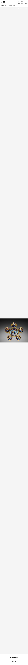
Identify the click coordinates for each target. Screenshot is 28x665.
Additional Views (14, 657)
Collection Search (11, 5)
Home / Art (3, 5)
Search (22, 3)
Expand (14, 661)
